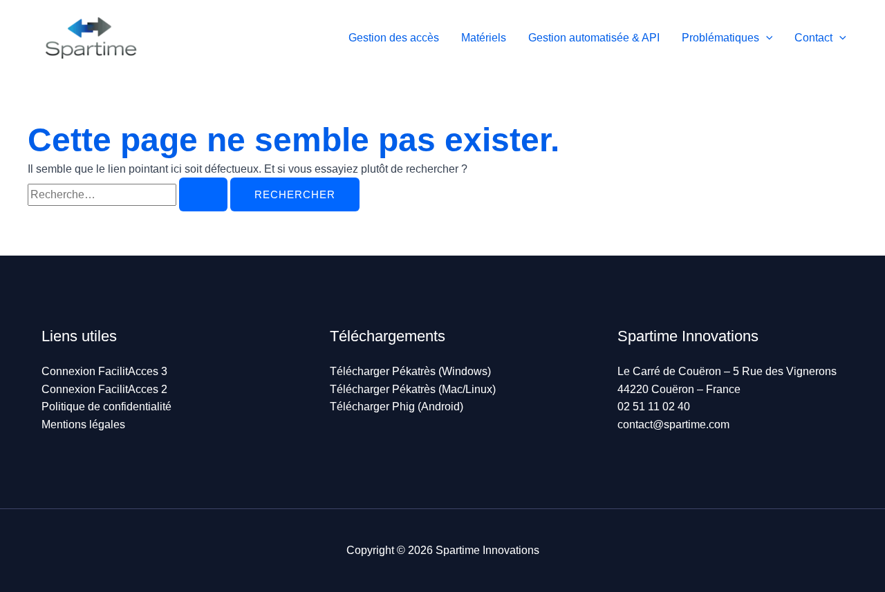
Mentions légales (83, 424)
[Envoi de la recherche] (203, 194)
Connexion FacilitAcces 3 (104, 371)
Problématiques (720, 38)
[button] (766, 38)
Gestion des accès (393, 38)
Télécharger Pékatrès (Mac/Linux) (413, 389)
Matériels (483, 38)
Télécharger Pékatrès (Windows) (410, 371)
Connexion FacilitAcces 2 (104, 389)
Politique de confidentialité (106, 406)
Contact (813, 38)
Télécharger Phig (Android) (396, 406)
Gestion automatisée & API (594, 38)
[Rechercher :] (129, 194)
